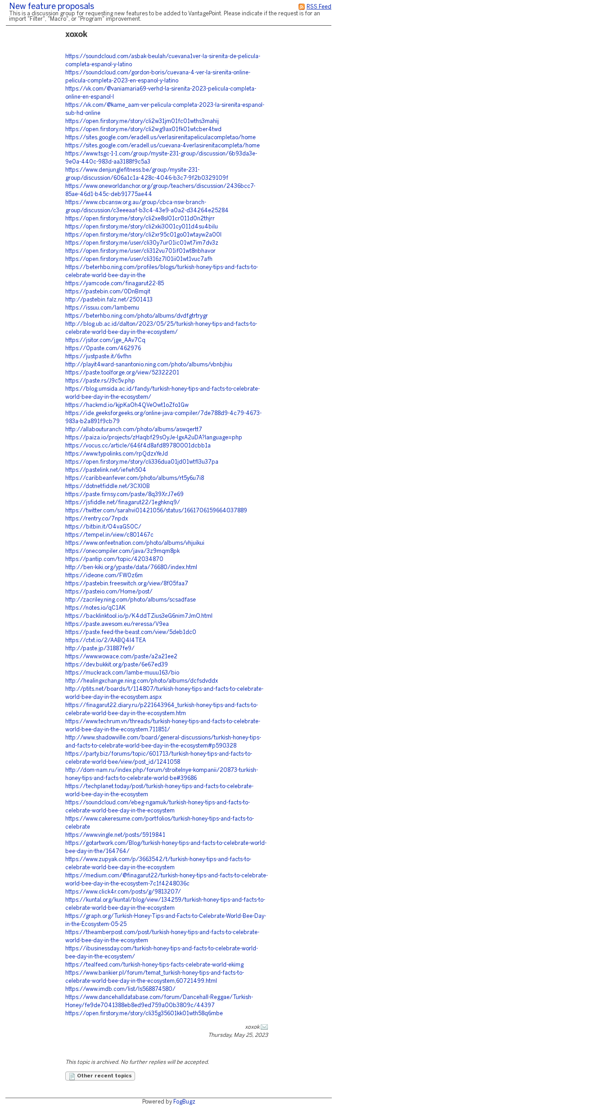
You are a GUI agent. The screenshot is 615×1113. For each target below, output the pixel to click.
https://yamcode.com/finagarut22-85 (114, 283)
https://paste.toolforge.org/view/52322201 (122, 372)
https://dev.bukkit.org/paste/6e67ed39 (116, 664)
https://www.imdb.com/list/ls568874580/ (120, 989)
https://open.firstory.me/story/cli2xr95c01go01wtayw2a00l (143, 235)
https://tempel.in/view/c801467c (109, 535)
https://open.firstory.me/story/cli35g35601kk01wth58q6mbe (144, 1013)
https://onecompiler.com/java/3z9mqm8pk (122, 551)
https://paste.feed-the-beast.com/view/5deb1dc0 (130, 632)
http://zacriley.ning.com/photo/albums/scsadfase (130, 600)
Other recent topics (104, 1076)
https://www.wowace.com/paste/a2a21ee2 (121, 656)
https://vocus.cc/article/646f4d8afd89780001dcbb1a (138, 445)
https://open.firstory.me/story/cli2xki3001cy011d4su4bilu (141, 226)
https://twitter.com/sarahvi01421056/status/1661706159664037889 (156, 510)
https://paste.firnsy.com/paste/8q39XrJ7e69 (124, 494)
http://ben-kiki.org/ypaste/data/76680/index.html (131, 567)
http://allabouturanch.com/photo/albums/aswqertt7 (133, 429)
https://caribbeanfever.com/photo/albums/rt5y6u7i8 (134, 478)
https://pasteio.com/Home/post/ (109, 591)
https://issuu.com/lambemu (102, 308)
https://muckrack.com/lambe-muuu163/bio (122, 673)
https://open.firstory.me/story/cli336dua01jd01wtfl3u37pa (141, 462)
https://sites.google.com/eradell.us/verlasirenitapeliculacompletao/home (160, 137)
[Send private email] (264, 1027)
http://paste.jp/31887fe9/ (100, 648)
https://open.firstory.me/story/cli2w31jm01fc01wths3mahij (142, 121)
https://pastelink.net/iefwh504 (105, 470)
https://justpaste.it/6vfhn (98, 356)
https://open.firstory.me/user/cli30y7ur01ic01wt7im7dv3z (141, 243)
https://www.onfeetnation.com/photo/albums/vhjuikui (134, 543)
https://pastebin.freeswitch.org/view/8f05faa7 (126, 583)
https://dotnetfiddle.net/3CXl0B (107, 486)
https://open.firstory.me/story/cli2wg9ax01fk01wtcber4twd (143, 129)
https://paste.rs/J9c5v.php (100, 381)
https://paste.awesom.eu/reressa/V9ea (117, 624)
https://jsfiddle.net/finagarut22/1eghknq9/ (122, 502)
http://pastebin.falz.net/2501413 (109, 299)
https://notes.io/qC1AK (95, 608)
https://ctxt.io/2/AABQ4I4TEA (105, 640)
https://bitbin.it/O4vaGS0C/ (103, 527)
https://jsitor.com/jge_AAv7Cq (105, 340)
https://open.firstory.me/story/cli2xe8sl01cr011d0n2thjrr (140, 218)
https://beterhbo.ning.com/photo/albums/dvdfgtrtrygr (136, 316)
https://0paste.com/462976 (103, 348)
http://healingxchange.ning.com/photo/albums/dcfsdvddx (141, 681)
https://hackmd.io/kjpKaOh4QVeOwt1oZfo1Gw (127, 405)
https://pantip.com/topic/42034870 (114, 559)
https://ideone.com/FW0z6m (104, 575)
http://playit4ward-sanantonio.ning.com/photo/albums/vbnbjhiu (148, 364)
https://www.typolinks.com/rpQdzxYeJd (116, 454)
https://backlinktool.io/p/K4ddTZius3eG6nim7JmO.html (139, 616)
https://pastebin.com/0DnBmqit (107, 291)
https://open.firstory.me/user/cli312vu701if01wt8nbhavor (140, 251)
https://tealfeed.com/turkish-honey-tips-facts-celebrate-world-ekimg (154, 964)
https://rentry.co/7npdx (96, 518)
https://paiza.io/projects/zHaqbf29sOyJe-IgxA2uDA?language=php (153, 437)
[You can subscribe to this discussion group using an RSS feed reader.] (301, 7)
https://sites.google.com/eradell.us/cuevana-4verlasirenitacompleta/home (162, 145)
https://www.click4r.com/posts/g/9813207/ (123, 891)
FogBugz (184, 1101)
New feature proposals (51, 7)
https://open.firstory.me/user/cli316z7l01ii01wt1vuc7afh (139, 259)
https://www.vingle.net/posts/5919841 (115, 835)
